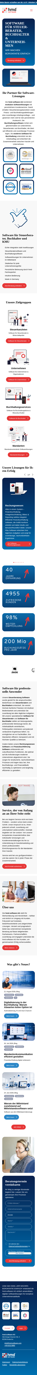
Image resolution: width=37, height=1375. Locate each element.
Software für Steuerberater (17, 341)
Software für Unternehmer (17, 380)
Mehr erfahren (9, 948)
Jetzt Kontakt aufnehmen (13, 866)
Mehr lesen (10, 1016)
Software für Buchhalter (17, 418)
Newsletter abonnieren (17, 1365)
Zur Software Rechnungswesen (14, 544)
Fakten (4, 1365)
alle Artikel (17, 1127)
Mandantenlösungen (17, 455)
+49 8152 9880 (9, 1345)
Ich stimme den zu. (19, 1245)
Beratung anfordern (14, 60)
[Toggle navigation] (31, 10)
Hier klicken (20, 1253)
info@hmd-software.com (12, 1343)
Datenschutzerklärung (20, 1362)
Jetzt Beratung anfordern (13, 286)
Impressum (6, 1362)
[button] (13, 562)
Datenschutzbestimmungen (18, 1246)
